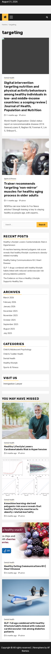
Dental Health (9, 78)
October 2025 (9, 320)
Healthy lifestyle (10, 363)
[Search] (47, 17)
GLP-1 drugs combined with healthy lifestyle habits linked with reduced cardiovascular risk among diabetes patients (23, 270)
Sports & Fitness (10, 179)
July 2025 (7, 333)
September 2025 (10, 324)
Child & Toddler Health (13, 354)
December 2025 (10, 311)
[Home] (5, 17)
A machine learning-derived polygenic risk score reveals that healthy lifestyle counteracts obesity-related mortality (25, 252)
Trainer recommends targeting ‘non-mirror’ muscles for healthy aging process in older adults (23, 189)
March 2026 (8, 297)
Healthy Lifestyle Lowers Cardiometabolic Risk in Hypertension (25, 448)
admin (23, 115)
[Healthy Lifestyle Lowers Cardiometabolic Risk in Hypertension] (25, 421)
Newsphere (38, 647)
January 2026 (9, 306)
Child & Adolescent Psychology (17, 349)
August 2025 (9, 329)
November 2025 (10, 315)
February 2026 (9, 302)
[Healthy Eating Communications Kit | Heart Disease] (25, 540)
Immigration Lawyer (12, 383)
